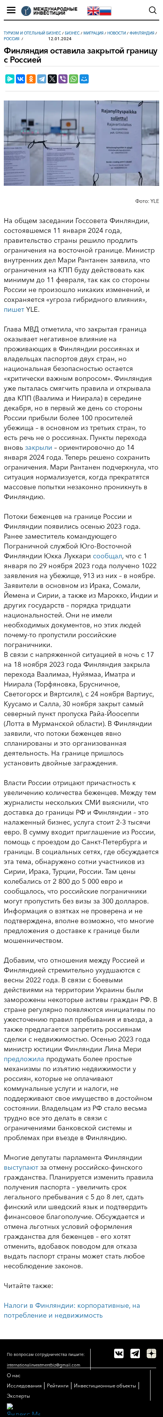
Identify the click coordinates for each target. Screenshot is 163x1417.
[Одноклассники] (31, 78)
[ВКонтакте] (20, 78)
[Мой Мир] (84, 78)
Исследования (24, 1385)
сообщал (107, 556)
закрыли (38, 447)
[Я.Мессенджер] (9, 78)
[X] (52, 78)
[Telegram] (41, 78)
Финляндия (142, 33)
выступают (21, 1167)
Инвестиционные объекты (105, 1385)
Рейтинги (58, 1385)
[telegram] (135, 1353)
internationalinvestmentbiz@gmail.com (43, 1365)
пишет (14, 309)
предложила (24, 1059)
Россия (11, 38)
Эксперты (18, 1396)
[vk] (119, 1353)
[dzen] (151, 1353)
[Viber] (62, 78)
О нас (13, 1375)
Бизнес (72, 33)
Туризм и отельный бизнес (32, 33)
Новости (116, 33)
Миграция (93, 33)
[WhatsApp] (73, 78)
